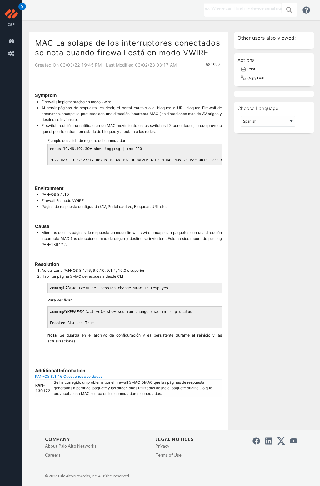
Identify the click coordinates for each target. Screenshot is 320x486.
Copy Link (256, 78)
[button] (289, 9)
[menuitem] (12, 40)
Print (251, 69)
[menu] (12, 46)
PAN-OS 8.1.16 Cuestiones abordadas (68, 376)
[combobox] (241, 8)
